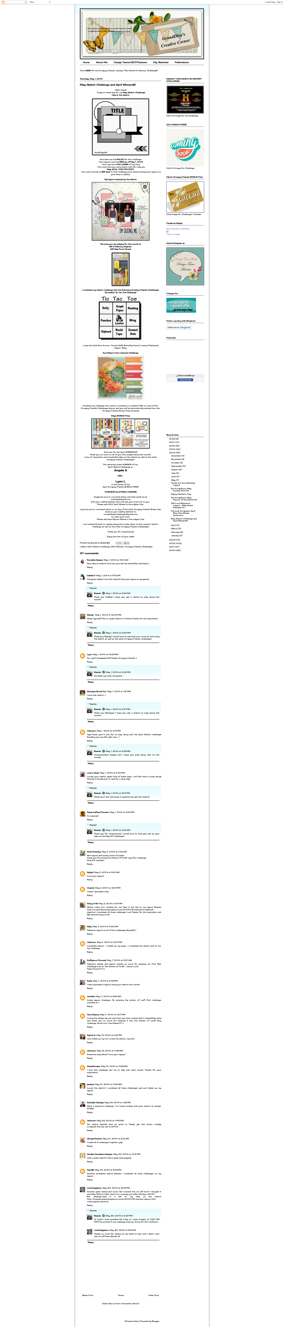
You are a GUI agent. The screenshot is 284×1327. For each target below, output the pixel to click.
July (173, 473)
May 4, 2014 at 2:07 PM (109, 942)
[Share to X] (122, 543)
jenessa (90, 1084)
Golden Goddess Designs (99, 1154)
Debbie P (91, 575)
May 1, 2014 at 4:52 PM (122, 812)
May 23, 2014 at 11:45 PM (110, 1120)
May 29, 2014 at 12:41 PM (126, 1154)
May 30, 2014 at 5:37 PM (119, 1216)
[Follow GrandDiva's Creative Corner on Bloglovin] (179, 329)
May (173, 480)
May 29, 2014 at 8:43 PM (108, 1170)
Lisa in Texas (93, 773)
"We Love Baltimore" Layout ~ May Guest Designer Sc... (182, 505)
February (175, 532)
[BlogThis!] (119, 543)
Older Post (153, 1295)
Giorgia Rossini (94, 1139)
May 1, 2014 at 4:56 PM (118, 830)
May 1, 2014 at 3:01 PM (118, 793)
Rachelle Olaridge (95, 1102)
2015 (172, 449)
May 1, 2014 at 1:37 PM (119, 691)
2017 (172, 442)
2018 (172, 439)
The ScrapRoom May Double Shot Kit (181, 489)
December (176, 456)
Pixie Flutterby (94, 852)
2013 (172, 540)
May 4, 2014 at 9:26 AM (105, 926)
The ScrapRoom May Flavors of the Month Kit (184, 499)
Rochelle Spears (95, 560)
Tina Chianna (93, 1014)
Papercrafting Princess (98, 812)
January (175, 535)
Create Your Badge (173, 234)
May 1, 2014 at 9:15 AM (108, 575)
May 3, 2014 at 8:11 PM (110, 903)
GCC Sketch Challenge (98, 547)
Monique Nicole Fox (96, 691)
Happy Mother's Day (181, 494)
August (175, 469)
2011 (172, 547)
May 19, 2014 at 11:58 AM (114, 1066)
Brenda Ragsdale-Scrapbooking (177, 229)
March (174, 528)
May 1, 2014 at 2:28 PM (118, 751)
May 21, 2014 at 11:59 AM (108, 1084)
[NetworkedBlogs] (185, 375)
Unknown (91, 731)
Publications (182, 62)
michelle (91, 996)
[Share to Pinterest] (128, 543)
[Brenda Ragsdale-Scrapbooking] (167, 232)
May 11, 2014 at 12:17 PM (112, 1014)
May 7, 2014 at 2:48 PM (105, 981)
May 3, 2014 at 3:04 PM (107, 888)
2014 (172, 453)
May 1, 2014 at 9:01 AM (116, 560)
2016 (172, 446)
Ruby (89, 981)
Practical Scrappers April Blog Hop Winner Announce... (183, 513)
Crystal (90, 888)
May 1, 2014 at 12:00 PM (108, 615)
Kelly (89, 926)
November (176, 459)
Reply (90, 567)
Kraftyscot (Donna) (96, 960)
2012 (172, 543)
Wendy (90, 615)
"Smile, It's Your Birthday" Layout (183, 484)
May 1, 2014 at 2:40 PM (112, 773)
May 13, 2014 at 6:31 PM (109, 1035)
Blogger (155, 1321)
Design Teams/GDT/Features (130, 62)
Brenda (97, 593)
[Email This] (117, 543)
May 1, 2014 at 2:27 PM (118, 709)
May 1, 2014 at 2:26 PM (118, 633)
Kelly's (110, 353)
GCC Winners (117, 547)
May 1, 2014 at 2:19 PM (109, 731)
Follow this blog (185, 380)
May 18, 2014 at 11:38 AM (110, 1051)
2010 (172, 550)
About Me (102, 62)
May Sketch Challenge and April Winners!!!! (184, 520)
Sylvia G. (91, 1035)
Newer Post (87, 1295)
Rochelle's (110, 292)
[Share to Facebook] (125, 543)
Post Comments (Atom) (127, 1303)
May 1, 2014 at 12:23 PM (105, 654)
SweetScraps (93, 1066)
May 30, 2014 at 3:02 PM (116, 1188)
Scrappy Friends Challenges (139, 547)
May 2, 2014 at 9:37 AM (107, 872)
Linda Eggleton (94, 1188)
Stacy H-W (92, 903)
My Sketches (160, 62)
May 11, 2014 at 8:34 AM (108, 996)
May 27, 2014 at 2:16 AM (116, 1139)
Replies (93, 588)
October (175, 463)
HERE (88, 70)
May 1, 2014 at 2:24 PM (118, 593)
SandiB (90, 1170)
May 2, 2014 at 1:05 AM (114, 852)
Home (86, 62)
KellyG (90, 872)
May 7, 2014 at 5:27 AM (119, 960)
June (173, 476)
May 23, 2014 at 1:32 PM (118, 1102)
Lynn (89, 654)
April (173, 525)
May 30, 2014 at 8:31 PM (123, 1230)
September (176, 466)
